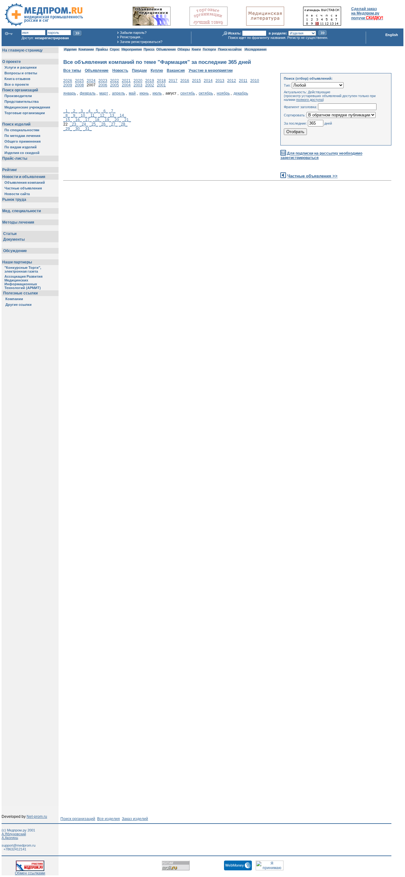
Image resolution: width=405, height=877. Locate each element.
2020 (138, 80)
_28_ (123, 124)
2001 (161, 85)
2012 (231, 80)
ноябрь (223, 93)
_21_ (126, 120)
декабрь (241, 93)
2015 (196, 80)
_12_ (102, 115)
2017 (173, 80)
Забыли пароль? (133, 32)
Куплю (157, 70)
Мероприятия (131, 49)
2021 (126, 80)
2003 (138, 85)
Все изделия (108, 819)
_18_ (97, 120)
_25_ (93, 124)
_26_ (103, 124)
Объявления (166, 49)
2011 (243, 80)
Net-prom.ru (37, 816)
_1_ (66, 111)
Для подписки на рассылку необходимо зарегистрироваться (321, 155)
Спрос (114, 49)
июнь (144, 93)
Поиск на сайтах (229, 49)
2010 (254, 80)
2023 (102, 80)
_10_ (82, 115)
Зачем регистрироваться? (141, 42)
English (391, 35)
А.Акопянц (10, 838)
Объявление (97, 70)
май (132, 93)
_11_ (92, 115)
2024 (91, 80)
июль (157, 93)
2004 (126, 85)
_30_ (77, 129)
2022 (114, 80)
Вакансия (176, 70)
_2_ (74, 111)
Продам (139, 70)
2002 (149, 85)
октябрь (206, 93)
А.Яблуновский (14, 834)
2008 (79, 85)
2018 (161, 80)
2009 (67, 85)
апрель (118, 93)
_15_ (67, 120)
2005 (114, 85)
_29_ (67, 129)
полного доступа (309, 100)
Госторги (209, 49)
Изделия (70, 49)
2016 (184, 80)
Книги (196, 49)
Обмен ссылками (30, 873)
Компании (86, 49)
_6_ (104, 111)
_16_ (77, 120)
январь (69, 93)
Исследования (255, 49)
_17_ (87, 120)
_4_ (89, 111)
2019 (149, 80)
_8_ (66, 115)
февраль (88, 93)
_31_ (87, 129)
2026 (67, 80)
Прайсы (101, 49)
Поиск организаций (77, 819)
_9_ (74, 115)
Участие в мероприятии (211, 70)
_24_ (83, 124)
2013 (219, 80)
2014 (208, 80)
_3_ (81, 111)
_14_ (121, 115)
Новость (120, 70)
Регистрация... (131, 37)
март (103, 93)
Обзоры (183, 49)
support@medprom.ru (18, 845)
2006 (102, 85)
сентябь (187, 93)
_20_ (116, 120)
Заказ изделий (135, 819)
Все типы (72, 70)
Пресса (149, 49)
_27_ (113, 124)
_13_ (112, 115)
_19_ (107, 120)
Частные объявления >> (312, 176)
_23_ (74, 124)
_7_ (112, 111)
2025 (79, 80)
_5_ (97, 111)
